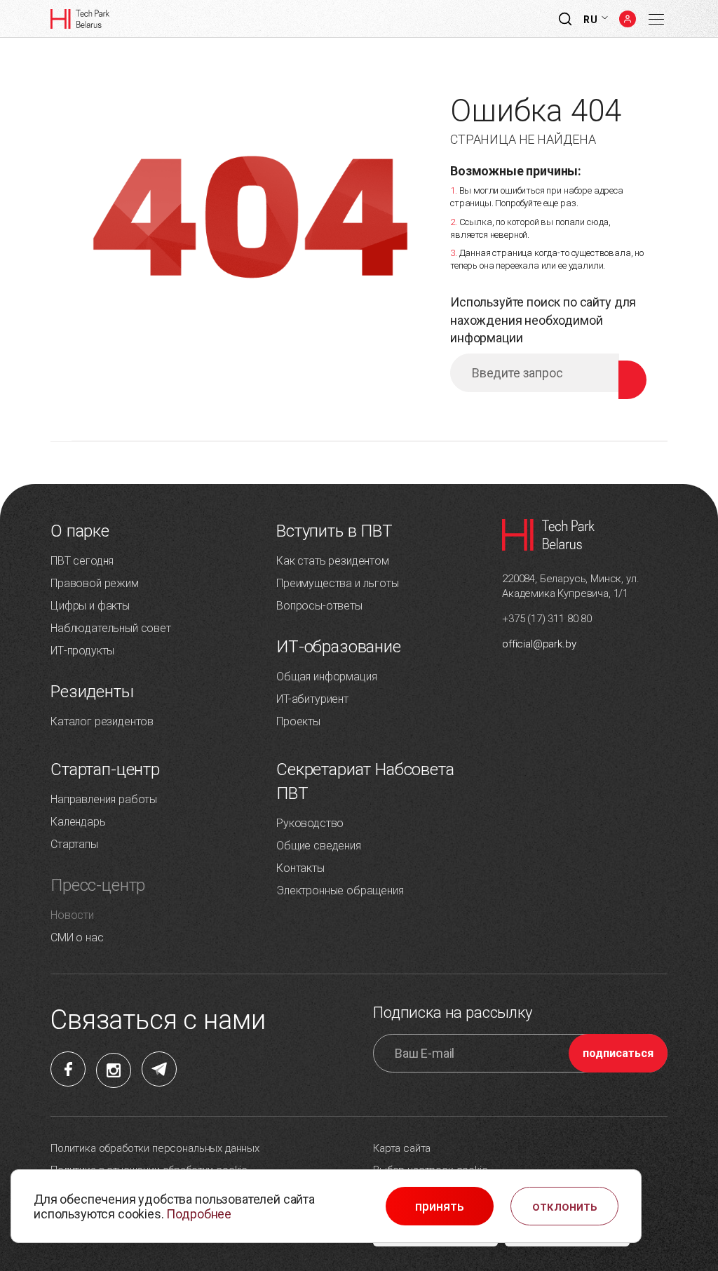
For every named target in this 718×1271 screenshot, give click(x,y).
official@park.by (539, 644)
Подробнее (198, 1213)
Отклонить (564, 1206)
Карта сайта (402, 1148)
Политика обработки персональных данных (154, 1148)
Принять (439, 1206)
